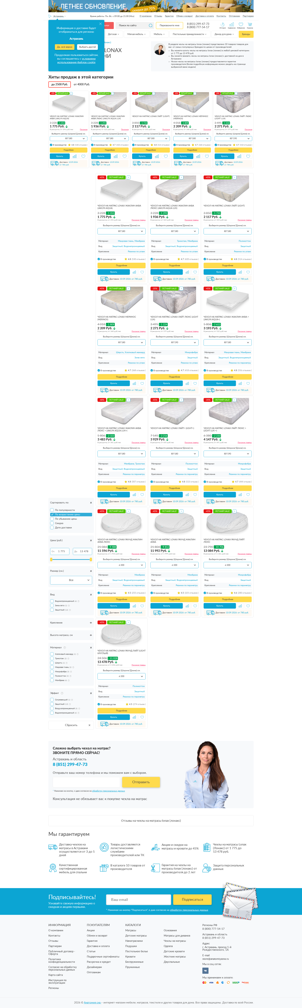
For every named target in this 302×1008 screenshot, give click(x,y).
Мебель (158, 34)
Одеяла (168, 946)
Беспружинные (134, 962)
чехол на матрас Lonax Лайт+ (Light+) (172, 428)
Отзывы (158, 16)
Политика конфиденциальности (61, 960)
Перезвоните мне (169, 25)
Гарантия (169, 16)
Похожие (83, 129)
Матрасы (130, 930)
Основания (170, 930)
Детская (112, 34)
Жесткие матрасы (175, 956)
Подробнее (69, 150)
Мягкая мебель (135, 34)
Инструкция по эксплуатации (57, 981)
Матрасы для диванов (177, 935)
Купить (59, 156)
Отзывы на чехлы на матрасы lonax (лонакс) (151, 820)
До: (76, 551)
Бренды (246, 34)
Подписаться (192, 899)
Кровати (130, 956)
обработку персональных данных (108, 791)
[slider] (51, 559)
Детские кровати (174, 951)
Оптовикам (234, 16)
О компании (146, 16)
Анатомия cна (92, 1002)
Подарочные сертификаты (103, 956)
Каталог (104, 25)
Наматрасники (134, 941)
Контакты (221, 16)
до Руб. (59, 84)
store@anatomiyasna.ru (215, 959)
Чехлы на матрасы (175, 941)
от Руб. (82, 84)
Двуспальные (172, 962)
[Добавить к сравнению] (75, 156)
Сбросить (71, 725)
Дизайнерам (94, 967)
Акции (91, 930)
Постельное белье (136, 951)
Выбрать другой (87, 47)
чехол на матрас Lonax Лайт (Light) (151, 116)
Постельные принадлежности (188, 34)
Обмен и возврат (184, 16)
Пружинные (132, 967)
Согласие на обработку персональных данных (62, 968)
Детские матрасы (136, 935)
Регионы (53, 988)
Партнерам (248, 16)
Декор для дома (223, 34)
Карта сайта (55, 975)
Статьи (91, 951)
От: (53, 551)
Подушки (131, 946)
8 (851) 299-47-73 (198, 24)
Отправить (141, 782)
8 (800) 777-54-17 (198, 27)
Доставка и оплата (205, 16)
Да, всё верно (64, 47)
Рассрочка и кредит (99, 962)
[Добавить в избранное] (83, 156)
